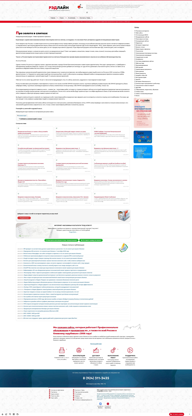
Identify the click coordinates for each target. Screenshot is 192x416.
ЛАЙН (59, 7)
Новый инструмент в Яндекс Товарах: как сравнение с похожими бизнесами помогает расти (51, 280)
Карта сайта (54, 398)
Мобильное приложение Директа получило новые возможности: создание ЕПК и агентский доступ (53, 256)
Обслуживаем (97, 21)
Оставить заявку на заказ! (92, 240)
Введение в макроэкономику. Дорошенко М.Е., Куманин (72, 197)
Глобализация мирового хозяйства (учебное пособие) (110, 163)
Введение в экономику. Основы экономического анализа (110, 180)
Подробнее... (73, 234)
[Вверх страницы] (189, 414)
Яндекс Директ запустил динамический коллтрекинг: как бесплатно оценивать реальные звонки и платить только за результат (62, 275)
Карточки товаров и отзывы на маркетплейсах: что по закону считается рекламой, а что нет (51, 292)
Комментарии (22, 115)
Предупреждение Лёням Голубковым (105, 197)
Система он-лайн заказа (57, 390)
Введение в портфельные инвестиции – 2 (106, 148)
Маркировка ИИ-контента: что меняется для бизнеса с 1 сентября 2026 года (46, 251)
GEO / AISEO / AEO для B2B (31, 316)
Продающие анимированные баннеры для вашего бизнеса (41, 308)
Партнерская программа (81, 392)
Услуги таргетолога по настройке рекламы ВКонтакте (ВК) (40, 311)
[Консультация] (10, 414)
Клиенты (77, 396)
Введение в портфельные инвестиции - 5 (68, 148)
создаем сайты (66, 327)
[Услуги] (13, 414)
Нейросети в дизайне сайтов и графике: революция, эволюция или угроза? (46, 301)
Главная (53, 18)
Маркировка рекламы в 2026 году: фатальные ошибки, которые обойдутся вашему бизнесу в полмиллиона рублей (58, 299)
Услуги (62, 18)
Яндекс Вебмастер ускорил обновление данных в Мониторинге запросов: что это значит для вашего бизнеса (56, 282)
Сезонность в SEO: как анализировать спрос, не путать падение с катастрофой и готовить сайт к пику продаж (56, 263)
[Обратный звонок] (2, 414)
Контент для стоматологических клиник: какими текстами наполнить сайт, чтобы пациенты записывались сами (57, 306)
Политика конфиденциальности (83, 400)
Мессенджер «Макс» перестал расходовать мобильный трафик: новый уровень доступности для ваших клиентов (58, 272)
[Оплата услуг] (17, 414)
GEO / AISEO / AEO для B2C (31, 313)
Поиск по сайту (55, 396)
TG (105, 384)
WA (102, 384)
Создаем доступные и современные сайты (72, 21)
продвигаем (77, 330)
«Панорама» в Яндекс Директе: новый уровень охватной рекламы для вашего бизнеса (50, 289)
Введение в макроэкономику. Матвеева (29, 197)
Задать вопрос (55, 394)
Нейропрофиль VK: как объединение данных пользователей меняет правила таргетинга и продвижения (54, 270)
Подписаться (24, 218)
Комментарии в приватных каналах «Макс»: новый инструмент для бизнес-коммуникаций (51, 294)
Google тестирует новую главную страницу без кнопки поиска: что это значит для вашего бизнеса (52, 258)
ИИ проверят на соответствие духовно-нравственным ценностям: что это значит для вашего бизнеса (53, 249)
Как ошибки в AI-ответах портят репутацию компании (39, 296)
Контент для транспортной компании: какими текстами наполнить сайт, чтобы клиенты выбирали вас (54, 260)
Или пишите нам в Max (93, 384)
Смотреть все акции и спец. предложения (62, 240)
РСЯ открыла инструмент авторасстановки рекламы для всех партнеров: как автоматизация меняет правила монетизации (60, 304)
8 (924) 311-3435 (96, 378)
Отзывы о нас (78, 398)
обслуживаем (60, 330)
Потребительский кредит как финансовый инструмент (33, 148)
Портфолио (54, 392)
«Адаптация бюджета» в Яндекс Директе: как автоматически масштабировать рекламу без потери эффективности (58, 284)
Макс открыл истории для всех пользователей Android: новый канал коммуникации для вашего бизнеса (55, 277)
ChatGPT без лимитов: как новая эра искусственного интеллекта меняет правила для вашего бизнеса (53, 268)
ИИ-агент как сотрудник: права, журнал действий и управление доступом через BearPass (50, 318)
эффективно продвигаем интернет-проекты (112, 21)
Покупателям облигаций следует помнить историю (71, 131)
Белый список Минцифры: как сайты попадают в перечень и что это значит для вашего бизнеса (52, 253)
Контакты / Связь (85, 18)
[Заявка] (6, 414)
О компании (71, 18)
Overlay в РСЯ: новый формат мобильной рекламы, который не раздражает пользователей (51, 287)
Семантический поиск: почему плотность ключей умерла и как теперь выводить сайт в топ (50, 265)
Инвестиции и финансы (26, 26)
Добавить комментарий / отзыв (31, 119)
